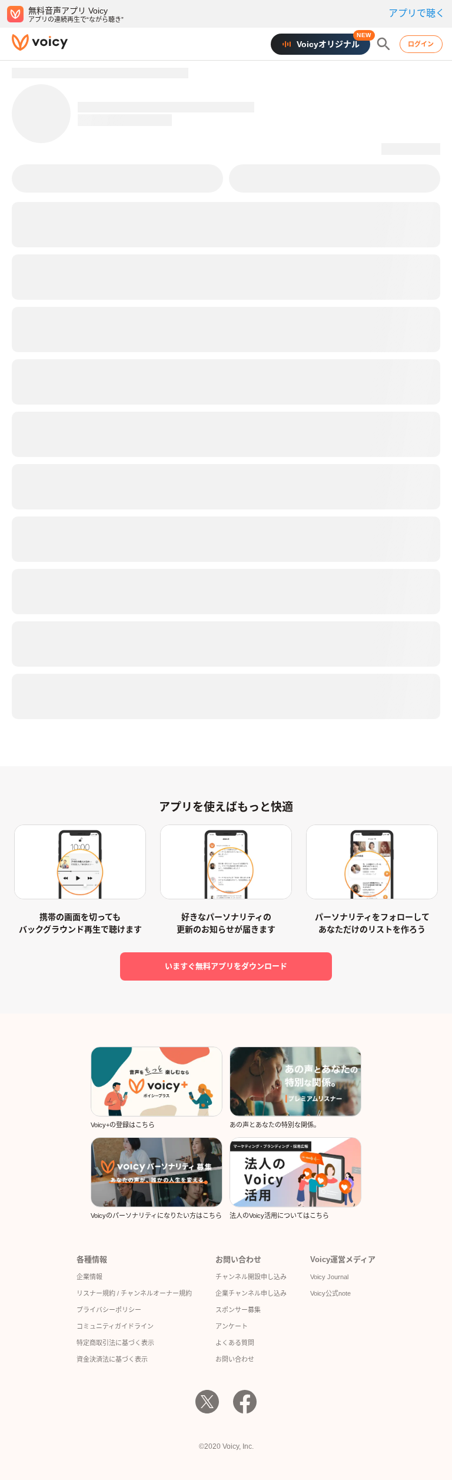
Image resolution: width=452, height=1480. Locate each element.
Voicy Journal (329, 1276)
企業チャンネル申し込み (251, 1293)
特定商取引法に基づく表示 (115, 1342)
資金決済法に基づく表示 (112, 1359)
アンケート (231, 1326)
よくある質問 (234, 1342)
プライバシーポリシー (109, 1309)
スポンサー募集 (238, 1309)
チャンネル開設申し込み (251, 1276)
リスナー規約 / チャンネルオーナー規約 (134, 1293)
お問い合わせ (234, 1359)
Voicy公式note (330, 1293)
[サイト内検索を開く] (384, 44)
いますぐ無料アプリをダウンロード (226, 966)
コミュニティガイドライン (115, 1326)
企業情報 (89, 1276)
